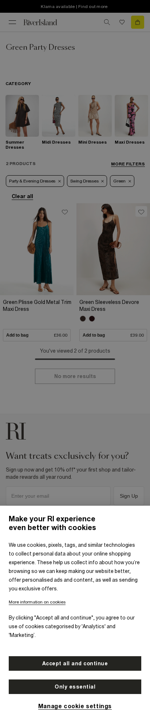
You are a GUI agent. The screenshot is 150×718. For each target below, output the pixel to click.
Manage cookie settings (75, 706)
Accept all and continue (75, 663)
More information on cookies (37, 602)
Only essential (75, 687)
